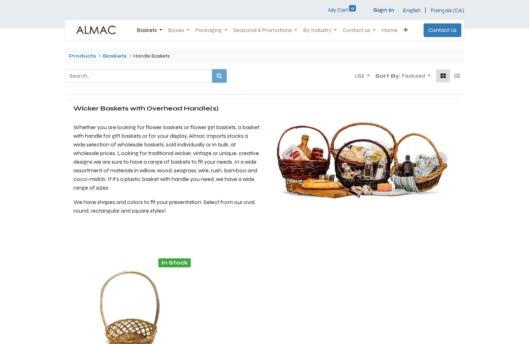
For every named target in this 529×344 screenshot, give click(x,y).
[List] (457, 75)
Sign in (383, 9)
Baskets (115, 56)
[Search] (219, 76)
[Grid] (443, 75)
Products (82, 56)
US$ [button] (359, 75)
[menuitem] (390, 30)
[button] (406, 30)
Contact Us (442, 30)
